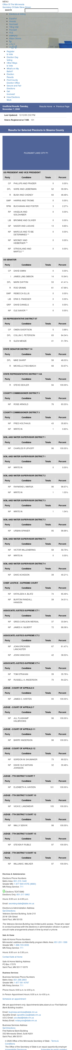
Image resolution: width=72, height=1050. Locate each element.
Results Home (45, 106)
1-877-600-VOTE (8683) (25, 883)
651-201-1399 (60, 942)
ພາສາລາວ (13, 35)
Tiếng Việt (13, 26)
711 (21, 886)
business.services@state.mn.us (22, 1011)
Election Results (10, 75)
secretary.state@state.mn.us (21, 903)
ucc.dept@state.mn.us (23, 1017)
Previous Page (62, 106)
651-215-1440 (20, 880)
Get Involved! (11, 92)
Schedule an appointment (14, 998)
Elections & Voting (17, 13)
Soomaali (13, 24)
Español (13, 18)
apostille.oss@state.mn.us (29, 1014)
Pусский (13, 29)
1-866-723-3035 (21, 944)
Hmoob (12, 21)
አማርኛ (12, 44)
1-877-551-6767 (21, 982)
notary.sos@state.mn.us (26, 1020)
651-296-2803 (20, 979)
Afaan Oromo (15, 38)
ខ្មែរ (10, 41)
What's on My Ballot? (13, 70)
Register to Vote (10, 53)
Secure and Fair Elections (14, 87)
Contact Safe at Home (12, 956)
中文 (11, 32)
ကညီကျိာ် (13, 46)
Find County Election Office (13, 81)
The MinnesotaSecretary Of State (17, 5)
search (8, 9)
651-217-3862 (23, 894)
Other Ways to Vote (12, 64)
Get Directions (9, 910)
